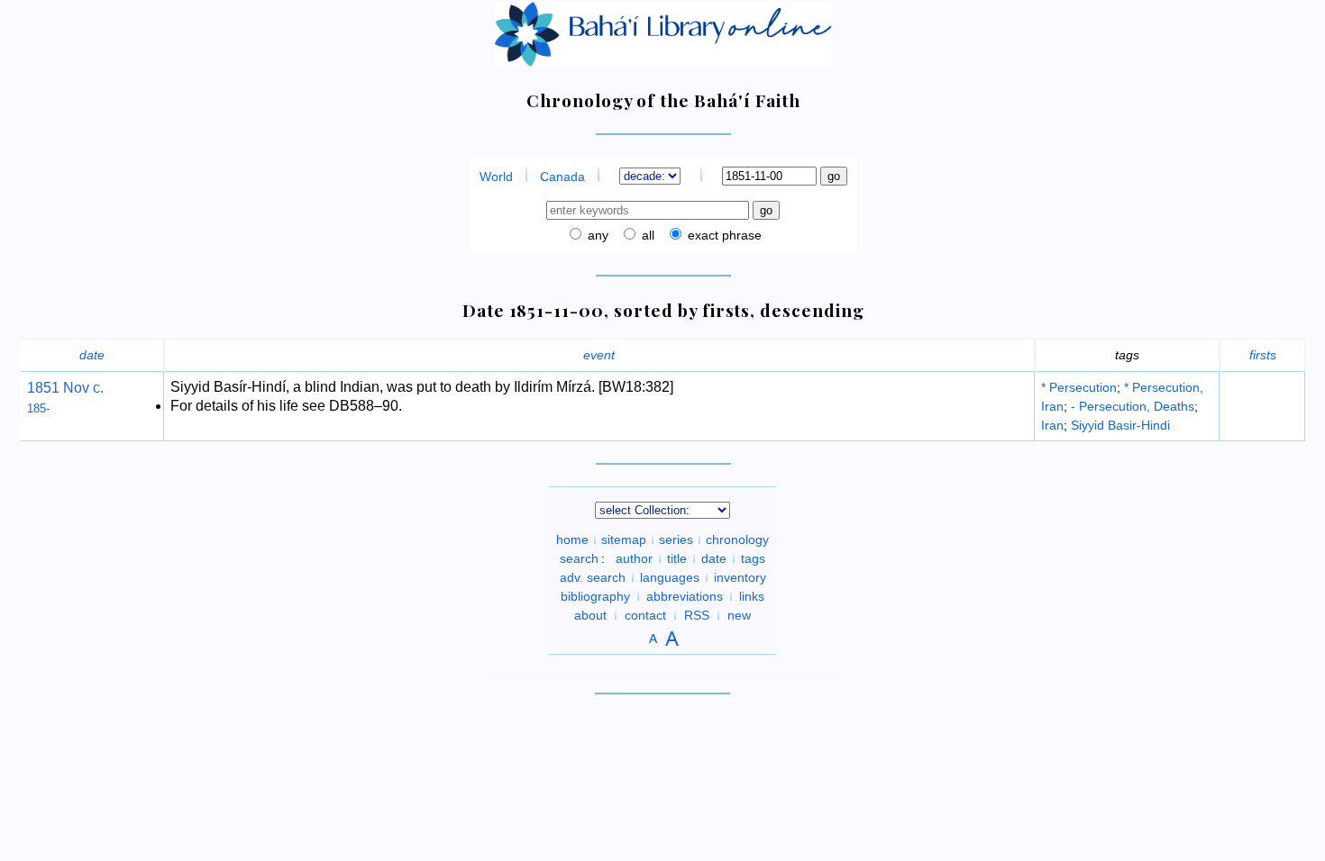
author (634, 558)
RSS (696, 615)
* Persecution (1079, 387)
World (496, 176)
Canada (562, 176)
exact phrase (723, 235)
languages (669, 577)
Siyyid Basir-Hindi (1120, 425)
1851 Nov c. (65, 387)
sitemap (623, 539)
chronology (737, 539)
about (590, 615)
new (739, 615)
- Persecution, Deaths (1132, 406)
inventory (740, 577)
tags (753, 558)
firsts (1262, 355)
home (572, 539)
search (579, 558)
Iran (1052, 425)
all (646, 235)
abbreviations (684, 596)
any (596, 235)
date (92, 355)
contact (645, 615)
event (599, 355)
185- (38, 408)
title (677, 558)
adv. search (593, 577)
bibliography (595, 596)
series (676, 539)
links (751, 596)
